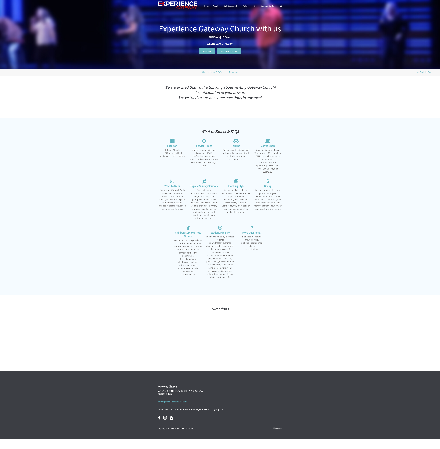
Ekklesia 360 (277, 428)
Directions (207, 51)
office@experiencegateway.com (172, 402)
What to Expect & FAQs (229, 51)
